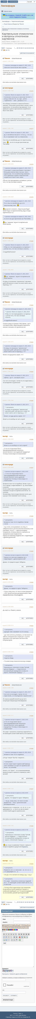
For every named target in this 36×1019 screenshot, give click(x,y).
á (2, 931)
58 (17, 48)
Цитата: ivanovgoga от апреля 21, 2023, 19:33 (18, 168)
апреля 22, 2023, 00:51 (8, 551)
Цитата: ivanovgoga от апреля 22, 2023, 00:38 (18, 752)
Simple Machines (22, 1015)
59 (19, 48)
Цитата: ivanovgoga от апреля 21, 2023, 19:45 (18, 201)
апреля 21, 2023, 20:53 (8, 269)
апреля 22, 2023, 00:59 (8, 606)
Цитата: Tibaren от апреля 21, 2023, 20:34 (17, 274)
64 (29, 48)
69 (6, 50)
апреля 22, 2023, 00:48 (8, 515)
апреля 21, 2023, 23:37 (8, 371)
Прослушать (5, 974)
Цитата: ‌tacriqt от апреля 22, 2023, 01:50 (16, 830)
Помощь (15, 1013)
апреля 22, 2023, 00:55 (8, 582)
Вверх (3, 902)
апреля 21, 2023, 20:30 (8, 164)
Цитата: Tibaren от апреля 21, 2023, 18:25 (17, 132)
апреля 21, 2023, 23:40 (8, 400)
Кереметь (25, 847)
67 (2, 50)
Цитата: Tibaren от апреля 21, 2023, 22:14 (17, 375)
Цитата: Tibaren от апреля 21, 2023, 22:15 (17, 404)
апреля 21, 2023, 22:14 (8, 304)
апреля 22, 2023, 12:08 (8, 687)
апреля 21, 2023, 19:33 (8, 90)
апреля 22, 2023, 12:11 (8, 715)
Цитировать (29, 78)
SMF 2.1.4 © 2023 (14, 1015)
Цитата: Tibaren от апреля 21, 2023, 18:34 (17, 95)
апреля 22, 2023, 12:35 (8, 825)
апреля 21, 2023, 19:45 (8, 128)
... (16, 48)
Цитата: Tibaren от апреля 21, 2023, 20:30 (17, 245)
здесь (29, 15)
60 (21, 48)
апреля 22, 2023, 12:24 (8, 788)
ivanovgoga (8, 88)
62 (25, 48)
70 (8, 50)
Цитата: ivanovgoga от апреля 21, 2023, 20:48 (18, 309)
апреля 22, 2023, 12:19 (8, 748)
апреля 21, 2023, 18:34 (8, 61)
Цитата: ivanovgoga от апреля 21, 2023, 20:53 (18, 346)
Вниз (3, 48)
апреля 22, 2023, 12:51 (8, 863)
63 (27, 48)
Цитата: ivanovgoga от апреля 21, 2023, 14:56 (18, 65)
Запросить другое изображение (18, 974)
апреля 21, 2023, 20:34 (8, 196)
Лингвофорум (8, 6)
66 (33, 48)
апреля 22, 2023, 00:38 (8, 467)
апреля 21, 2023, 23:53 (8, 439)
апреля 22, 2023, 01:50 (8, 651)
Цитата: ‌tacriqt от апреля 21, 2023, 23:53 (16, 471)
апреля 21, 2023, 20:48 (8, 240)
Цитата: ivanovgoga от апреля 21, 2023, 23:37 (18, 692)
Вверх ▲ (21, 1013)
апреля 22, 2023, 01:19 (8, 625)
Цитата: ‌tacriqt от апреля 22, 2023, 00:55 (16, 793)
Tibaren (21, 24)
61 (23, 48)
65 (31, 48)
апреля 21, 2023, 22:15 (8, 341)
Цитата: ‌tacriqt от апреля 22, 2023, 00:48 (16, 555)
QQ (22, 78)
